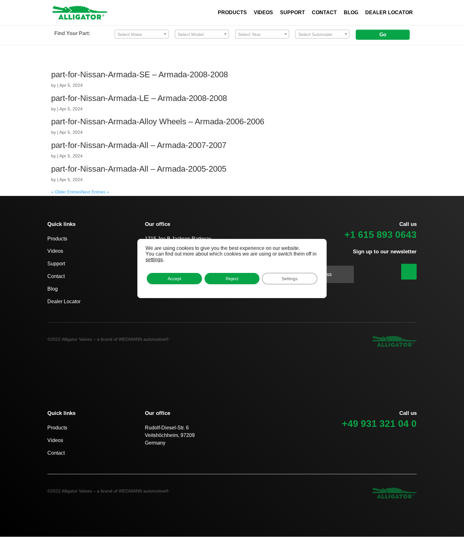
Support (56, 263)
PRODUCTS (232, 12)
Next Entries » (95, 191)
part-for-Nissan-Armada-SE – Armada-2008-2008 (139, 74)
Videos (55, 251)
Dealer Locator (63, 301)
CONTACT (324, 12)
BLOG (351, 12)
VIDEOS (263, 12)
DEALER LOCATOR (389, 12)
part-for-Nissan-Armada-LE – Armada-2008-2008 (139, 98)
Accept (174, 278)
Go (382, 34)
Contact (56, 276)
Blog (52, 289)
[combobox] (142, 34)
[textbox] (141, 34)
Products (57, 238)
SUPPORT (292, 12)
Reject (232, 278)
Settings (290, 278)
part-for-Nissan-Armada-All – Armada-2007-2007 (138, 145)
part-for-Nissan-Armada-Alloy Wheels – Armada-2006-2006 (157, 121)
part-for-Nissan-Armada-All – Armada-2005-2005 (138, 169)
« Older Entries (66, 191)
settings (154, 259)
